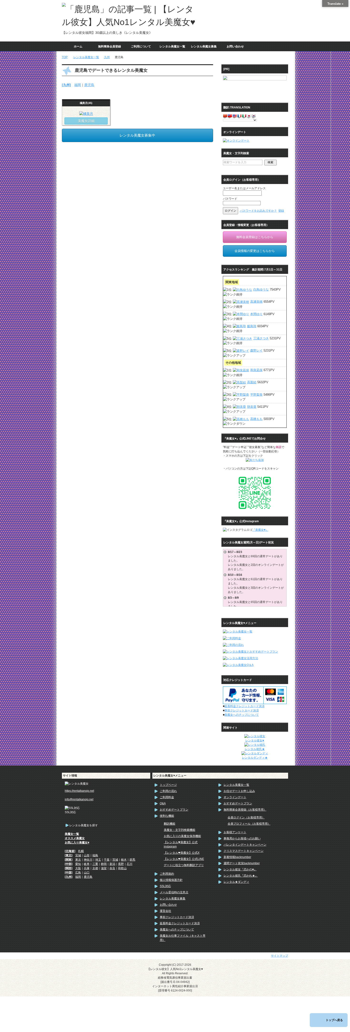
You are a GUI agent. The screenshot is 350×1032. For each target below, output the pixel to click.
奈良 (112, 868)
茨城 (115, 859)
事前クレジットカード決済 (242, 710)
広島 (78, 872)
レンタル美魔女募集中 (137, 135)
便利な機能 (167, 815)
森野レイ (256, 350)
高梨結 (251, 382)
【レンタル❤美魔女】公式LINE (184, 859)
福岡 (77, 85)
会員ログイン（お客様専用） (246, 817)
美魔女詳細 (86, 121)
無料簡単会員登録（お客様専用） (245, 809)
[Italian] (244, 116)
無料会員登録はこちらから (254, 237)
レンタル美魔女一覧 (172, 46)
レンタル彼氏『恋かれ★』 (241, 875)
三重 (95, 864)
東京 (78, 859)
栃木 (124, 859)
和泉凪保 (256, 370)
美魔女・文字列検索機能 (179, 830)
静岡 (104, 864)
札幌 (81, 851)
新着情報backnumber (237, 857)
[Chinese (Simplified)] (225, 116)
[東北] (68, 855)
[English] (234, 116)
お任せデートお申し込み (239, 791)
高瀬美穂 (256, 301)
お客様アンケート (235, 832)
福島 (95, 855)
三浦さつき (261, 338)
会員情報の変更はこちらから (255, 251)
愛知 (78, 864)
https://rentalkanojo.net (79, 790)
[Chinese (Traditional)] (230, 116)
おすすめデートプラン (174, 809)
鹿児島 (89, 85)
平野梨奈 (256, 394)
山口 (87, 872)
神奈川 (88, 859)
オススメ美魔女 (75, 838)
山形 (87, 855)
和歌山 (122, 868)
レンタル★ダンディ (236, 882)
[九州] (66, 85)
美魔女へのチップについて (242, 714)
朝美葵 (251, 407)
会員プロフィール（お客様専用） (249, 823)
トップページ (168, 785)
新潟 (112, 864)
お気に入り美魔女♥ (77, 842)
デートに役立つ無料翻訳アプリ (184, 865)
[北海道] (70, 851)
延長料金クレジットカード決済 (245, 706)
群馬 (132, 859)
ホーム (78, 46)
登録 (281, 210)
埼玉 (98, 859)
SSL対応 (165, 886)
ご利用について (141, 46)
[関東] (68, 859)
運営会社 (165, 911)
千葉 (107, 859)
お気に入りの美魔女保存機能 (182, 836)
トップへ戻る (334, 1020)
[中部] (68, 864)
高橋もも (256, 419)
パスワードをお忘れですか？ (258, 210)
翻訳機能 (169, 823)
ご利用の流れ (168, 791)
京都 (95, 868)
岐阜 (87, 864)
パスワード (230, 198)
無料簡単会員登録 (109, 46)
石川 (129, 864)
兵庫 (87, 868)
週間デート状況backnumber (242, 863)
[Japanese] (249, 116)
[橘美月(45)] (86, 114)
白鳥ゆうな (261, 289)
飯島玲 (251, 326)
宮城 (78, 855)
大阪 (78, 868)
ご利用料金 (167, 797)
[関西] (68, 868)
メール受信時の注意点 (174, 892)
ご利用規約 (167, 873)
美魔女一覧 (72, 834)
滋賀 (104, 868)
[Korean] (253, 116)
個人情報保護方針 (171, 880)
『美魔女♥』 (260, 529)
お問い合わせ (235, 46)
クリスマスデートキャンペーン (244, 851)
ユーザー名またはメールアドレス (244, 188)
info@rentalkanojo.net (79, 799)
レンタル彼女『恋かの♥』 (240, 869)
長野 (121, 864)
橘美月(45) (86, 103)
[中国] (68, 872)
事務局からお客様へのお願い (242, 838)
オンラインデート (235, 797)
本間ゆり (256, 314)
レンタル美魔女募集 (204, 46)
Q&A (163, 803)
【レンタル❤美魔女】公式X (182, 852)
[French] (239, 116)
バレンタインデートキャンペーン (245, 844)
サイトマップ (279, 955)
